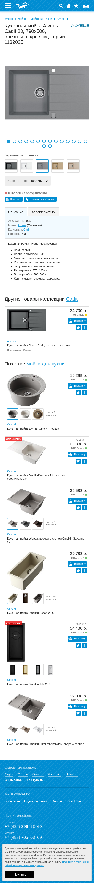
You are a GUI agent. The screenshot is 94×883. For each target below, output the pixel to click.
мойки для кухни (45, 364)
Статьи (23, 774)
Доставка (54, 774)
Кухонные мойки (15, 18)
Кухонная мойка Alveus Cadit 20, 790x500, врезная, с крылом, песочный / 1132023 (73, 166)
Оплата (38, 774)
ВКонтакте (12, 801)
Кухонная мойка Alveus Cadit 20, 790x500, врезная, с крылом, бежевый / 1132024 (57, 166)
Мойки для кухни (41, 18)
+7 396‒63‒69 (23, 826)
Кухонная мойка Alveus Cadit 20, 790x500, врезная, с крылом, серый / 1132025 (42, 166)
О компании (14, 780)
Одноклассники (35, 801)
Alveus (61, 18)
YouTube (74, 801)
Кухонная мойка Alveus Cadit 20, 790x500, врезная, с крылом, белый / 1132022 (26, 166)
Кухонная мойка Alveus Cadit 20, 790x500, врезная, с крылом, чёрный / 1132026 (11, 166)
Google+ (58, 801)
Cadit (27, 229)
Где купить (35, 780)
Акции (9, 774)
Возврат (72, 774)
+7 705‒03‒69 (23, 837)
